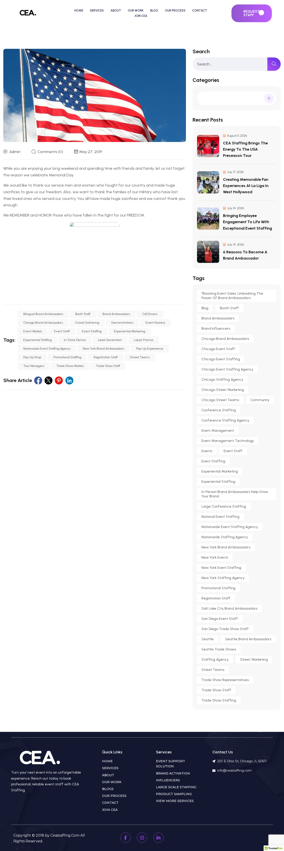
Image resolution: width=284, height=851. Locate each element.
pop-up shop (32, 357)
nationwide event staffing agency (47, 349)
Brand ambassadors (116, 314)
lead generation (110, 340)
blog (204, 308)
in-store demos (75, 340)
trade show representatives (225, 680)
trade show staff (108, 366)
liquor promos (143, 340)
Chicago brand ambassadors (43, 323)
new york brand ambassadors (103, 349)
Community (259, 400)
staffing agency (215, 659)
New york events (214, 557)
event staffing (92, 331)
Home (78, 10)
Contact (199, 10)
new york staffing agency (223, 578)
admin (14, 151)
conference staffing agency (225, 420)
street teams (140, 357)
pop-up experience (149, 349)
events (206, 451)
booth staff (82, 314)
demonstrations (122, 323)
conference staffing (218, 410)
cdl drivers (149, 314)
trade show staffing (218, 700)
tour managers (33, 366)
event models (32, 331)
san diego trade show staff (225, 629)
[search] (274, 64)
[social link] (38, 380)
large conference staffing (223, 506)
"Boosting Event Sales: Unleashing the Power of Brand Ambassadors (232, 295)
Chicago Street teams (220, 400)
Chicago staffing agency (222, 379)
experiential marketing (129, 331)
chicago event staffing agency (227, 369)
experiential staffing (37, 340)
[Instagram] (142, 838)
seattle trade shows (218, 649)
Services (97, 10)
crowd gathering (87, 323)
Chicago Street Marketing (222, 390)
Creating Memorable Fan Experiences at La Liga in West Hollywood (245, 185)
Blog (154, 10)
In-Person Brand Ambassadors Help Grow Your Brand (234, 494)
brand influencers (215, 328)
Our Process (175, 10)
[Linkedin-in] (158, 838)
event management (217, 430)
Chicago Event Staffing (220, 359)
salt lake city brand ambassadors (229, 608)
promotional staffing (67, 357)
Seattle (207, 639)
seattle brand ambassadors (248, 639)
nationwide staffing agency (224, 537)
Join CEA (140, 16)
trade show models (70, 366)
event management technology (227, 441)
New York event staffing (221, 567)
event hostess (155, 323)
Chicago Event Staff (218, 349)
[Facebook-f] (125, 838)
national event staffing (220, 516)
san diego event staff (219, 619)
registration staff (106, 357)
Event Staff (62, 331)
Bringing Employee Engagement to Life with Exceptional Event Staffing (247, 221)
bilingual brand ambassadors (43, 314)
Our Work (136, 10)
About (115, 10)
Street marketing (254, 659)
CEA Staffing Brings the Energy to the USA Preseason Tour (245, 149)
